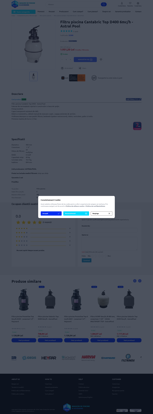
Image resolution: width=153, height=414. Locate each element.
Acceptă (45, 213)
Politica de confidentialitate (95, 206)
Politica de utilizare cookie (75, 206)
